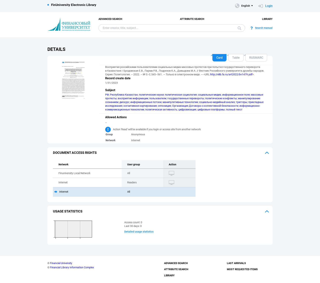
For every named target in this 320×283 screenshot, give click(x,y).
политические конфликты (221, 98)
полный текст (234, 109)
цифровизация (187, 109)
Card (219, 57)
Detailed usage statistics (139, 231)
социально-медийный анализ (217, 102)
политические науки (151, 94)
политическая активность (161, 109)
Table (236, 57)
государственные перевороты (185, 98)
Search (238, 28)
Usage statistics (67, 211)
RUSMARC (256, 57)
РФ (107, 94)
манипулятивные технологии (180, 102)
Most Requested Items (242, 269)
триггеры (241, 102)
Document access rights (75, 153)
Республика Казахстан (124, 94)
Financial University (61, 263)
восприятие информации (133, 98)
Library (267, 18)
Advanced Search (110, 18)
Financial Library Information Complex (72, 267)
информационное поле (236, 94)
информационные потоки (145, 102)
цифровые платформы (211, 109)
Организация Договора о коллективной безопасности (205, 105)
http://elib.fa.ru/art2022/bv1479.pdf (231, 74)
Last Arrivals (236, 263)
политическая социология (181, 94)
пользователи (157, 98)
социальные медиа (209, 94)
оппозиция (164, 105)
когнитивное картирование (140, 105)
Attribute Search (192, 18)
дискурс (124, 102)
